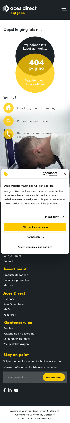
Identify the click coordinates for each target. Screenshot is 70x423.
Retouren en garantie (16, 338)
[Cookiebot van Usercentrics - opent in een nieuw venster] (43, 174)
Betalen (8, 328)
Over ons (8, 299)
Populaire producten (16, 280)
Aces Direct (14, 293)
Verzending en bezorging (18, 333)
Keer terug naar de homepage (37, 108)
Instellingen (52, 216)
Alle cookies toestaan (35, 227)
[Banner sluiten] (65, 174)
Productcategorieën (15, 275)
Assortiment (15, 268)
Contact (8, 261)
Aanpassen (33, 236)
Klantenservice (17, 322)
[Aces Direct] (20, 10)
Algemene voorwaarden (23, 410)
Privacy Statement (49, 410)
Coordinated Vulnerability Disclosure (35, 414)
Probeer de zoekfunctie (32, 121)
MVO (6, 309)
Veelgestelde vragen (16, 344)
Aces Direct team (13, 304)
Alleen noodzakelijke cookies (35, 247)
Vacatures (9, 314)
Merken (8, 285)
